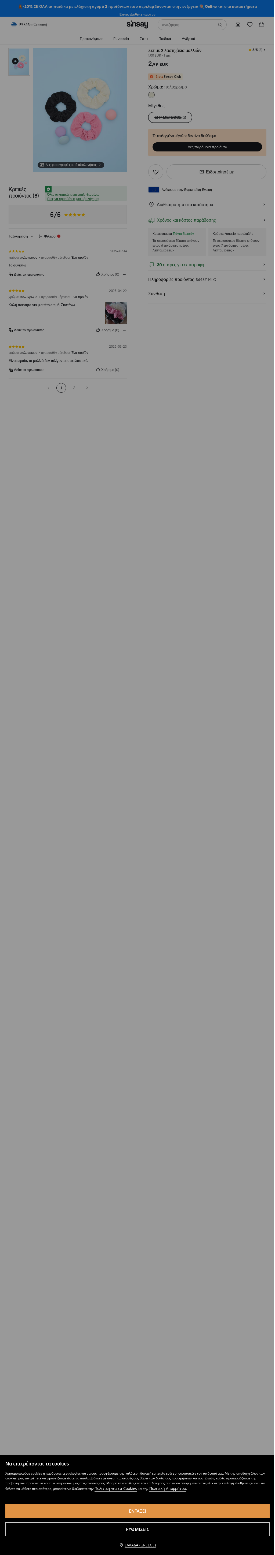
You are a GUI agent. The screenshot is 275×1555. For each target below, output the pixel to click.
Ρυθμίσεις (137, 1529)
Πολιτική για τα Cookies (116, 1488)
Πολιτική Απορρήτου (167, 1488)
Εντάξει (137, 1511)
